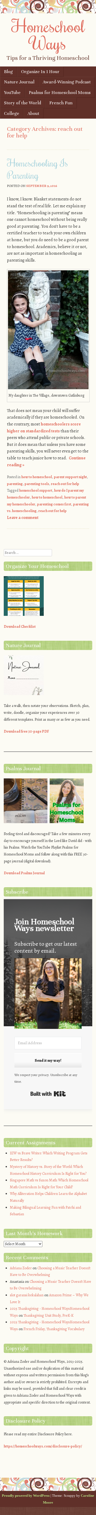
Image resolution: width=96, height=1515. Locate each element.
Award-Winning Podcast (67, 82)
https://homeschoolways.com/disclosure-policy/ (43, 1446)
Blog (8, 71)
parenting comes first (54, 504)
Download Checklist (20, 626)
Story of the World (22, 103)
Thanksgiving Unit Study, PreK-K (48, 1315)
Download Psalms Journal (24, 873)
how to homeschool (36, 476)
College (11, 113)
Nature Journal (19, 82)
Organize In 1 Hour (40, 71)
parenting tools (37, 483)
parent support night (70, 476)
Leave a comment (22, 518)
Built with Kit (48, 1094)
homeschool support (35, 490)
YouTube (12, 92)
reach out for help (65, 483)
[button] (47, 994)
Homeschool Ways (48, 34)
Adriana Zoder (21, 1268)
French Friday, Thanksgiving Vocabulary (54, 1329)
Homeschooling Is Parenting (37, 169)
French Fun (61, 103)
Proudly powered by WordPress (26, 1496)
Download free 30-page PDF (26, 731)
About (33, 113)
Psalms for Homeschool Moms (60, 92)
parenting (15, 483)
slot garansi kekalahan (26, 1295)
